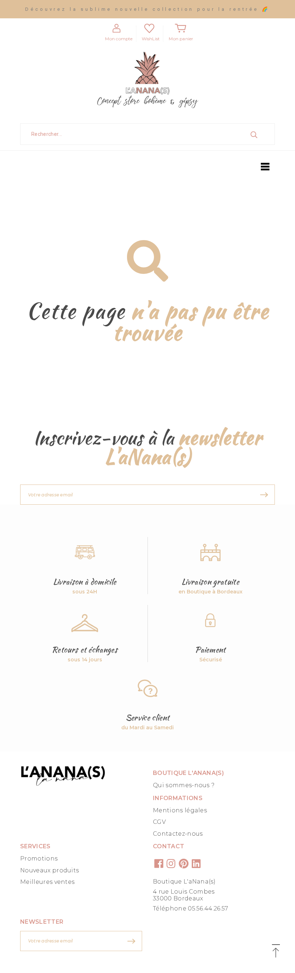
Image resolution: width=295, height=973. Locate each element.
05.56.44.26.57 (208, 908)
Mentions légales (180, 810)
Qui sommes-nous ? (183, 785)
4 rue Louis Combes (184, 891)
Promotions (39, 858)
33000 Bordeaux (178, 898)
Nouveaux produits (49, 870)
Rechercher (262, 134)
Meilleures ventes (47, 881)
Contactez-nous (178, 833)
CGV (159, 821)
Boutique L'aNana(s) (184, 881)
